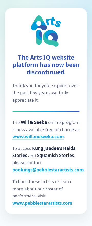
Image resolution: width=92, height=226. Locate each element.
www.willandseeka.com (38, 136)
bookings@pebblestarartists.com (48, 170)
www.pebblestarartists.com (42, 203)
